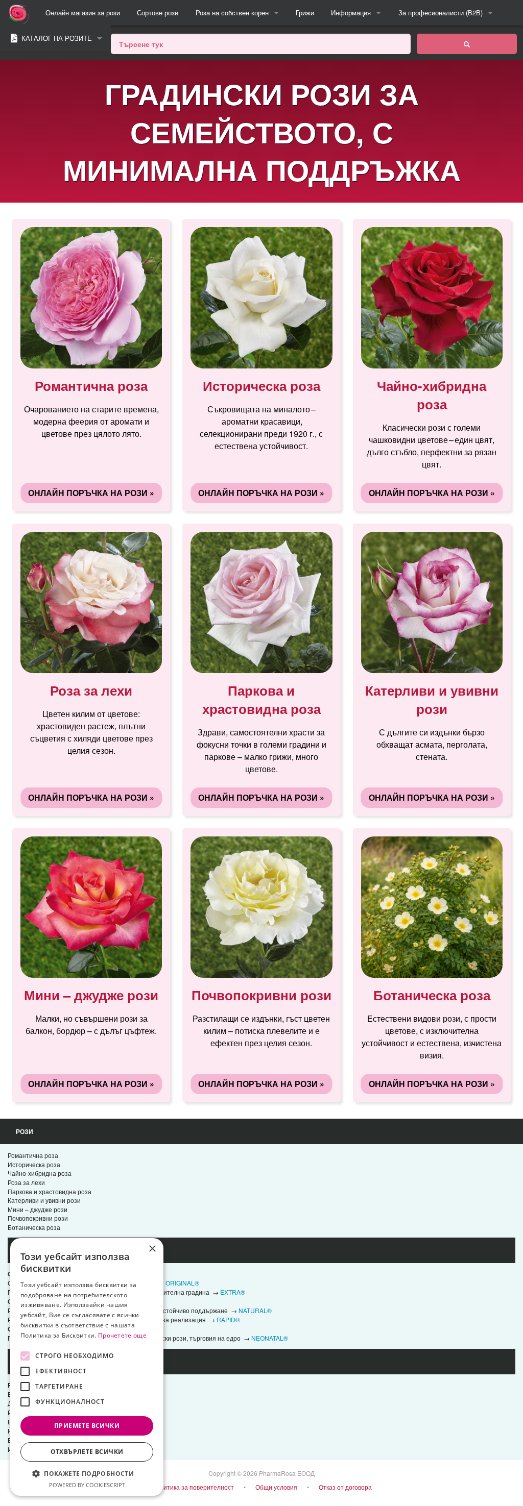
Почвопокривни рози (38, 1218)
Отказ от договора (345, 1487)
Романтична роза (33, 1155)
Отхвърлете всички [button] (87, 1451)
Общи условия (276, 1487)
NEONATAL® (269, 1338)
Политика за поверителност (193, 1487)
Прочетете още (122, 1335)
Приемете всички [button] (87, 1425)
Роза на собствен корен (232, 12)
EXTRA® (232, 1292)
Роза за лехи (26, 1182)
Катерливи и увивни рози (44, 1200)
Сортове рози (157, 12)
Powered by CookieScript (87, 1485)
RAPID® (228, 1319)
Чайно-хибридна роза (40, 1173)
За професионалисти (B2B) (440, 12)
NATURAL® (255, 1310)
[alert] (86, 1367)
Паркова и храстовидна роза (49, 1191)
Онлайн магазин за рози (82, 12)
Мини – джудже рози (37, 1209)
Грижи (305, 12)
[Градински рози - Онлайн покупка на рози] (467, 44)
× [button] (152, 1249)
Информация (351, 12)
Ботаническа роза (34, 1227)
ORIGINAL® (182, 1282)
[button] (86, 1473)
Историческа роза (34, 1164)
